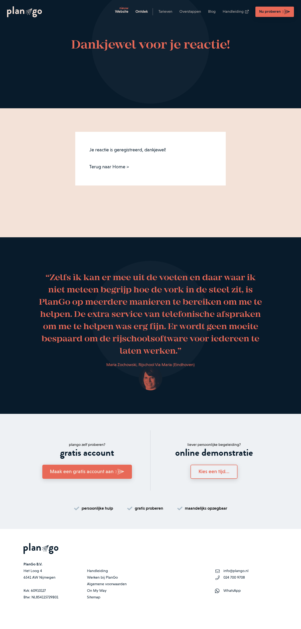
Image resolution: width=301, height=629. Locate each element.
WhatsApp (232, 591)
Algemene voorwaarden (107, 584)
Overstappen (190, 12)
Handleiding (233, 12)
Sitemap (93, 597)
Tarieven (165, 12)
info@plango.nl (236, 571)
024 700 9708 (234, 578)
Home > (120, 167)
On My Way (97, 591)
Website (121, 12)
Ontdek (141, 12)
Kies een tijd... (214, 471)
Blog (212, 12)
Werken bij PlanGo (102, 578)
